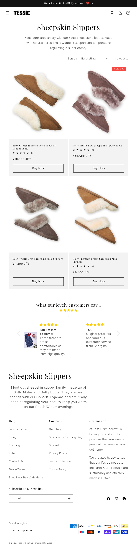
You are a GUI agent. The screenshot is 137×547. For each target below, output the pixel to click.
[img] (68, 310)
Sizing (13, 437)
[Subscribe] (69, 498)
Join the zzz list (18, 429)
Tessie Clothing (25, 543)
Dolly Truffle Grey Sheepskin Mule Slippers (37, 258)
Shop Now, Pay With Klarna (26, 477)
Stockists (54, 445)
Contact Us (16, 461)
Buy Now (38, 168)
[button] (7, 13)
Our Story (55, 429)
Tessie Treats (17, 469)
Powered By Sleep (43, 543)
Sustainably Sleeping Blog (66, 437)
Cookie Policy (57, 469)
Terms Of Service (60, 461)
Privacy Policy (58, 453)
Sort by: (73, 58)
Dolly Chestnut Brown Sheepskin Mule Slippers (95, 260)
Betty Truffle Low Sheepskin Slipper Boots (97, 145)
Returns (14, 453)
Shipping (14, 445)
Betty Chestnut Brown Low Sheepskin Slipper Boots (34, 147)
